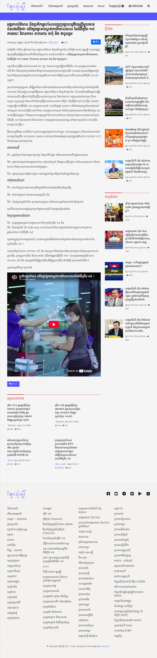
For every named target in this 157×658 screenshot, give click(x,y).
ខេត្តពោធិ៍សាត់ (13, 571)
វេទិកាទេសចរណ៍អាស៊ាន (125, 587)
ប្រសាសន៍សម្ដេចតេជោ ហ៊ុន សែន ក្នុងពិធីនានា (93, 524)
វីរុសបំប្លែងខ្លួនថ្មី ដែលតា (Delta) (58, 524)
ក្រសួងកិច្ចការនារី (50, 628)
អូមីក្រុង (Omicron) (52, 519)
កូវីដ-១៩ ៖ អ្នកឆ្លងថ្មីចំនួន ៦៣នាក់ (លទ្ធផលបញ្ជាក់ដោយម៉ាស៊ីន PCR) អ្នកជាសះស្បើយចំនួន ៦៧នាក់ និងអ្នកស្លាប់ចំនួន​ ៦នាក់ (19, 413)
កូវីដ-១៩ (14, 384)
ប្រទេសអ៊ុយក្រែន (86, 579)
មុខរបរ (10, 535)
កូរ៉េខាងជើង (83, 599)
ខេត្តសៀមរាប (13, 561)
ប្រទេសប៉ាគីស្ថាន (86, 625)
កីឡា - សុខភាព (61, 464)
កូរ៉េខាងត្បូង (83, 605)
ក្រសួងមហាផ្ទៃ (49, 586)
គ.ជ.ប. (46, 567)
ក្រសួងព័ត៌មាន (49, 607)
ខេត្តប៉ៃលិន (12, 587)
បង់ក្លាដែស (83, 620)
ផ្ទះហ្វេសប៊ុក (72, 6)
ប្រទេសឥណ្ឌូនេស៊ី (122, 550)
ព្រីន (97, 42)
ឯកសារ (101, 6)
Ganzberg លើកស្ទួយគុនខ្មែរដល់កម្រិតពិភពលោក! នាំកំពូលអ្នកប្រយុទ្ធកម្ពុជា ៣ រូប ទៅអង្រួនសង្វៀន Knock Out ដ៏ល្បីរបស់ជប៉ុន (137, 135)
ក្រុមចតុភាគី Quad (123, 625)
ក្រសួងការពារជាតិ (51, 591)
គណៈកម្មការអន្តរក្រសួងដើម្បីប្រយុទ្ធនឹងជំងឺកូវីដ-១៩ (56, 559)
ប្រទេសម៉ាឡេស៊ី (121, 540)
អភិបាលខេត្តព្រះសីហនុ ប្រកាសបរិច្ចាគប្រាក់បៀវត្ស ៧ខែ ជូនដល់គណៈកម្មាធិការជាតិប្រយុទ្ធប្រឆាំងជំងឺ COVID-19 (19, 448)
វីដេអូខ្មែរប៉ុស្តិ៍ (115, 6)
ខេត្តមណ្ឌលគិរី (13, 602)
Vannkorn (105, 646)
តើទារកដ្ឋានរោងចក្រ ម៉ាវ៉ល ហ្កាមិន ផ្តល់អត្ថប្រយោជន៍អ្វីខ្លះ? (137, 207)
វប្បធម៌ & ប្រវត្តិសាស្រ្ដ (17, 529)
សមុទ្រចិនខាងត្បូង (122, 601)
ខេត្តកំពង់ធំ (12, 597)
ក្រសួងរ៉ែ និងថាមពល (52, 612)
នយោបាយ (88, 6)
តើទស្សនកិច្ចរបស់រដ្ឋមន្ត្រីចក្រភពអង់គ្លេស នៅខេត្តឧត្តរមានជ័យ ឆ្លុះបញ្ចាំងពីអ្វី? (136, 41)
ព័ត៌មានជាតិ (36, 6)
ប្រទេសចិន (83, 568)
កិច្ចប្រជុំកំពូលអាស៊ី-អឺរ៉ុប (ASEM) (129, 582)
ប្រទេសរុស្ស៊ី (83, 573)
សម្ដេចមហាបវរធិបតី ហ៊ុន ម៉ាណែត (89, 510)
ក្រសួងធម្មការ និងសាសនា (55, 617)
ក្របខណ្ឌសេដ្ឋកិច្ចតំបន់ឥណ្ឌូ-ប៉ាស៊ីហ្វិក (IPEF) (128, 613)
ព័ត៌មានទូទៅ (53, 42)
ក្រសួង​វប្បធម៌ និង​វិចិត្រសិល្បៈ (56, 622)
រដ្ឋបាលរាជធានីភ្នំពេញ (17, 556)
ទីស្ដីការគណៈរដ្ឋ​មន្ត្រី (52, 572)
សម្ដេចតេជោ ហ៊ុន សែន (89, 517)
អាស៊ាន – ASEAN (123, 561)
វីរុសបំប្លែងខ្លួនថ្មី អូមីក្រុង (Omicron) (53, 531)
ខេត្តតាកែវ (11, 576)
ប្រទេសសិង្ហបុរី (120, 535)
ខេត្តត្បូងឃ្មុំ (12, 613)
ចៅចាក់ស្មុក (83, 547)
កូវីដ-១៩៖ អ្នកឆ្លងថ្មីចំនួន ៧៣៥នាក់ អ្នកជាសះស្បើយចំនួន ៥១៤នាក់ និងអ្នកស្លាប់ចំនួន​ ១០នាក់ (67, 411)
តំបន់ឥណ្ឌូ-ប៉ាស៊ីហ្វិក (123, 606)
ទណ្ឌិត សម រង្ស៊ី (85, 552)
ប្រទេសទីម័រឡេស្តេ (122, 556)
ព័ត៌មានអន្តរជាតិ (55, 6)
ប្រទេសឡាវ (119, 524)
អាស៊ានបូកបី (120, 571)
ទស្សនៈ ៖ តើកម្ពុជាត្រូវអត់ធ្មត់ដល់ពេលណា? (137, 264)
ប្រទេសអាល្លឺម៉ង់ (85, 615)
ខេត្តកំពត (11, 592)
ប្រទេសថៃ (118, 514)
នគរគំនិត (11, 545)
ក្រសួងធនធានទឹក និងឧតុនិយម (57, 602)
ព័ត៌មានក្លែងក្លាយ (86, 563)
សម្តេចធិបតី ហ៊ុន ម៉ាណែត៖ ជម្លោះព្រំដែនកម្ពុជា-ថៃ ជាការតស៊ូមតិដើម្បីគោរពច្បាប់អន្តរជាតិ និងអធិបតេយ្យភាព (137, 166)
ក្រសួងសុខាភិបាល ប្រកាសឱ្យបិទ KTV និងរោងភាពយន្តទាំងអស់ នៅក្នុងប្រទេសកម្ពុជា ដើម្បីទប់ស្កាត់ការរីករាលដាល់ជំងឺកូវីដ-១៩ (66, 450)
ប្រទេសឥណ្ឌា (84, 631)
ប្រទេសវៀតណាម (122, 519)
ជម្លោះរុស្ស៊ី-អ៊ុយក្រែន (87, 636)
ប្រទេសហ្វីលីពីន (121, 545)
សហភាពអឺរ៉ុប (84, 589)
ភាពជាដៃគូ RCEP (122, 631)
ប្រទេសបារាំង (84, 610)
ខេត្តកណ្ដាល (13, 608)
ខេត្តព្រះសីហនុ (14, 566)
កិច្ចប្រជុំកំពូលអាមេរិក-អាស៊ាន (127, 620)
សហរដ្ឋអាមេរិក (85, 584)
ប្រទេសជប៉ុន (84, 594)
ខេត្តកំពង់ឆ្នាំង (13, 582)
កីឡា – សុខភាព (14, 550)
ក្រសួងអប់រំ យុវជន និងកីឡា (55, 596)
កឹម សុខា (82, 558)
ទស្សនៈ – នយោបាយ (17, 519)
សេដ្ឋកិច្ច (118, 636)
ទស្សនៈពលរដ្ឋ (85, 532)
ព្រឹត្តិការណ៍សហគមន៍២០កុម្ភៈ (56, 544)
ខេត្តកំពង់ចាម (13, 618)
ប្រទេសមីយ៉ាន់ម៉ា (122, 529)
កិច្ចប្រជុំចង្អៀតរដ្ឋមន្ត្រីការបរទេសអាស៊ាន (128, 594)
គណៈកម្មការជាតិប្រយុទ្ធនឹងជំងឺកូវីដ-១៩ (55, 550)
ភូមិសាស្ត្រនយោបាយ (88, 542)
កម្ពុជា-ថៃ (118, 509)
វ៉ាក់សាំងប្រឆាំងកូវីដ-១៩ (54, 538)
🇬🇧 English (135, 6)
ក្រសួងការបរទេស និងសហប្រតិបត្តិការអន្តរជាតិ (55, 579)
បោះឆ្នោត (47, 509)
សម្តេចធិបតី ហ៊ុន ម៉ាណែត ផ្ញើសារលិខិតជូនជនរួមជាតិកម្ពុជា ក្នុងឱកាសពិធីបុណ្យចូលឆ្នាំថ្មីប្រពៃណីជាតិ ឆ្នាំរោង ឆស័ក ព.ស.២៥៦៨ (137, 294)
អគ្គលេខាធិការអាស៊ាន (124, 566)
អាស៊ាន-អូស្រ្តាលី (122, 576)
